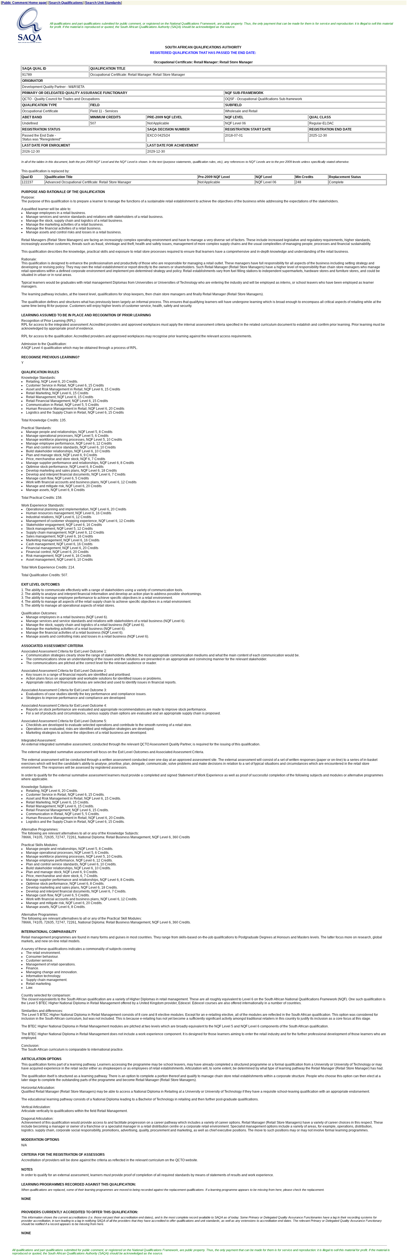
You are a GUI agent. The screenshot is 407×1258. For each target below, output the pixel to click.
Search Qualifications (66, 3)
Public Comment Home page (24, 3)
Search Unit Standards (103, 3)
